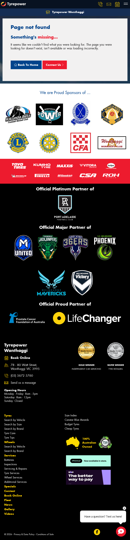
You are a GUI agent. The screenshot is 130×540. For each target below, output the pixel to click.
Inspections (10, 464)
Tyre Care (9, 433)
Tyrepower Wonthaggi (67, 12)
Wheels (9, 442)
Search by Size (13, 424)
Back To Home (27, 65)
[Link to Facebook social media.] (97, 532)
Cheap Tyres (72, 428)
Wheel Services (13, 477)
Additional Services (15, 482)
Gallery (9, 509)
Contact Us (54, 65)
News (8, 505)
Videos (9, 514)
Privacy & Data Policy (24, 534)
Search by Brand (14, 429)
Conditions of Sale (45, 534)
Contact (9, 491)
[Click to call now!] (100, 4)
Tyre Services (11, 473)
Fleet (7, 500)
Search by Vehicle (14, 420)
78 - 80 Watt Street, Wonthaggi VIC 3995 (25, 367)
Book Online (13, 495)
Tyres (8, 415)
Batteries (9, 460)
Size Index (71, 415)
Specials (10, 486)
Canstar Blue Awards (77, 420)
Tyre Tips (9, 437)
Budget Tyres (72, 424)
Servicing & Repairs (15, 468)
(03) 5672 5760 (22, 376)
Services (10, 455)
